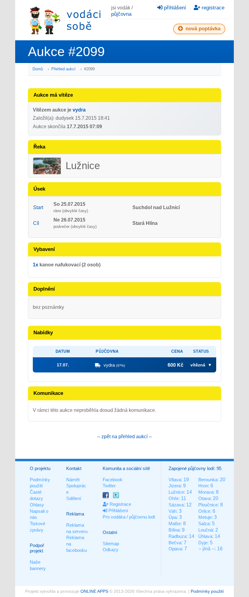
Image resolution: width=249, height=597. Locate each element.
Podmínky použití (207, 591)
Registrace (119, 504)
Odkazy (110, 549)
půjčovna (121, 14)
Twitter (109, 485)
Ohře (174, 498)
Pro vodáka (114, 516)
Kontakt (73, 468)
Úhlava (205, 536)
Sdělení (73, 498)
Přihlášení (117, 510)
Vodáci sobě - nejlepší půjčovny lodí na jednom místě (65, 20)
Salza (204, 523)
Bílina (174, 529)
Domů (37, 69)
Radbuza (177, 536)
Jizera (175, 485)
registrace (212, 8)
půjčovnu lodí (142, 516)
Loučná (205, 529)
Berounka (207, 479)
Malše (175, 523)
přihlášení (174, 8)
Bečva (175, 542)
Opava (175, 548)
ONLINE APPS (94, 591)
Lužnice (176, 492)
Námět (73, 479)
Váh (172, 511)
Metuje (205, 517)
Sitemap (111, 543)
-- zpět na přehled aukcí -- (124, 436)
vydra (79, 109)
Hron (203, 485)
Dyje (202, 542)
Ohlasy (37, 504)
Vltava (175, 479)
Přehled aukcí (63, 69)
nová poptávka (202, 29)
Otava (204, 498)
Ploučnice (208, 504)
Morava (205, 492)
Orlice (204, 511)
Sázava (176, 504)
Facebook (112, 479)
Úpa (173, 517)
